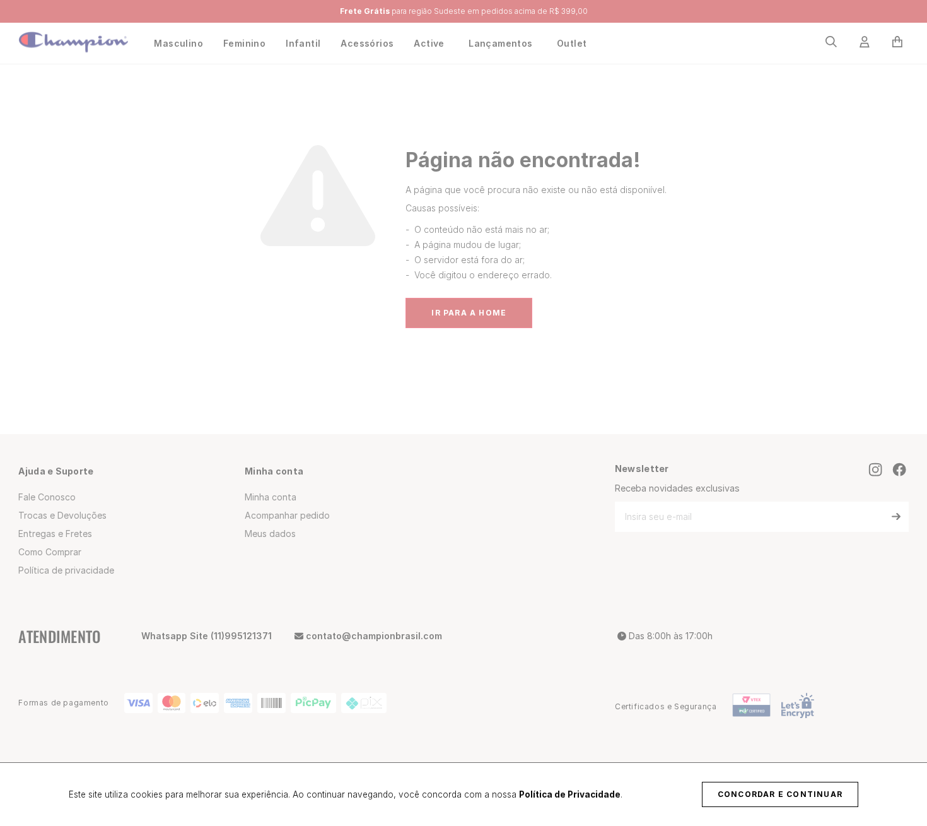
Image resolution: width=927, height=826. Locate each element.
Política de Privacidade (570, 794)
